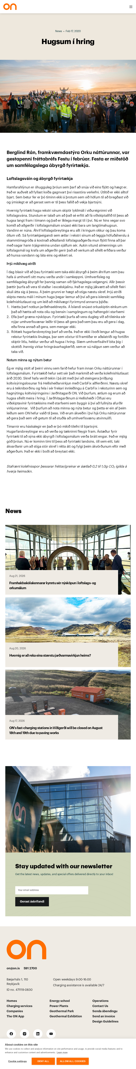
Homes (12, 1000)
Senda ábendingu (104, 1011)
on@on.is (13, 968)
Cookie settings (17, 1061)
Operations (100, 1000)
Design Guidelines (105, 1021)
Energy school (60, 1000)
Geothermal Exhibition (66, 1016)
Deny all (43, 1061)
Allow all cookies (72, 1061)
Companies (15, 1011)
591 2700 (30, 968)
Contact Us (100, 1006)
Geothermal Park (62, 1011)
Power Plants (59, 1006)
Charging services (19, 1006)
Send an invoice (103, 1016)
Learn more (62, 1052)
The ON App (15, 1016)
